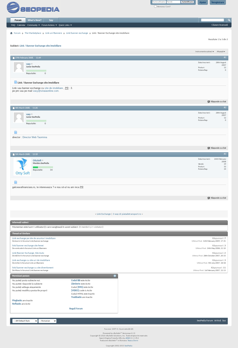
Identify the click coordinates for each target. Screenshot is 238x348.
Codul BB (75, 280)
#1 (225, 57)
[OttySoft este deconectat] (22, 167)
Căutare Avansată (220, 25)
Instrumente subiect (203, 52)
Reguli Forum (76, 309)
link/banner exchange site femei (28, 245)
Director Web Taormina (34, 137)
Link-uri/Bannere (53, 33)
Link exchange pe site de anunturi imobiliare (33, 238)
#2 (225, 108)
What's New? (34, 20)
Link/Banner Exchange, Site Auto (28, 253)
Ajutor (203, 2)
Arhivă (217, 320)
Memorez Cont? (164, 7)
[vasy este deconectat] (18, 67)
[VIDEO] (75, 290)
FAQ (13, 25)
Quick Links (64, 25)
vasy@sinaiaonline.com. (46, 90)
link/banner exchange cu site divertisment (32, 268)
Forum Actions (48, 25)
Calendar (21, 25)
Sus (224, 320)
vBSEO (128, 338)
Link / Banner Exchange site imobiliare (40, 46)
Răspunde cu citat (218, 102)
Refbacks (16, 304)
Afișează (220, 52)
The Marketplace (33, 33)
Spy (51, 20)
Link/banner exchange (77, 33)
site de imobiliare (54, 88)
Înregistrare (218, 2)
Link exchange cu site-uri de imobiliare (31, 260)
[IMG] (80, 287)
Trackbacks (76, 297)
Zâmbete (75, 284)
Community (32, 25)
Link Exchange (104, 214)
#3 (225, 154)
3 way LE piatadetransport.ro (127, 214)
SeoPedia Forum (205, 320)
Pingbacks (17, 300)
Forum (18, 20)
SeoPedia (128, 346)
